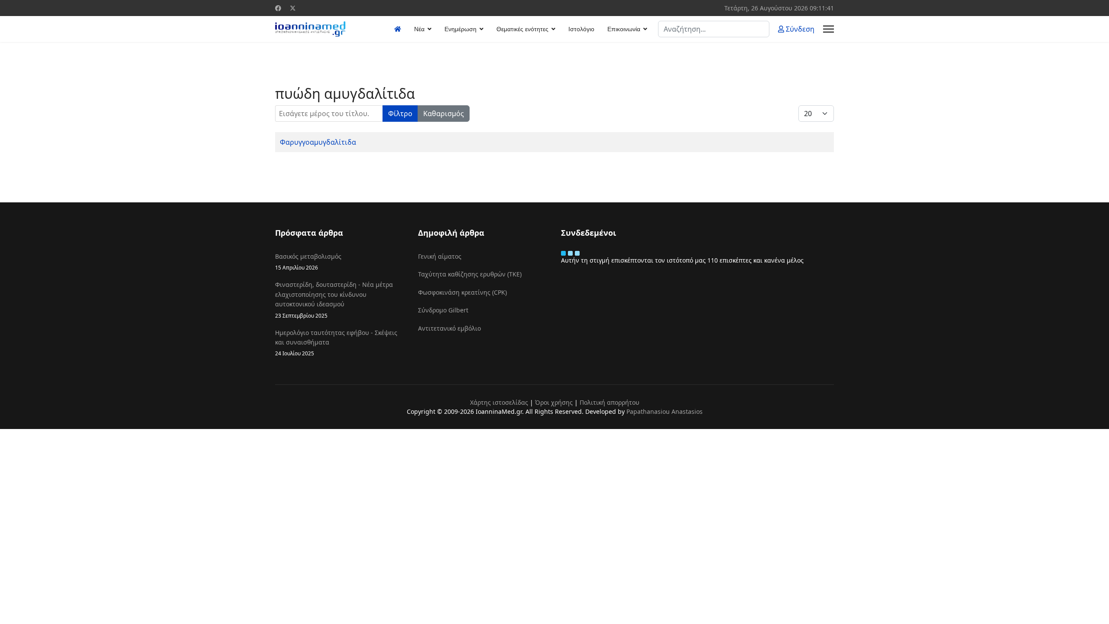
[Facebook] (278, 8)
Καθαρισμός (443, 113)
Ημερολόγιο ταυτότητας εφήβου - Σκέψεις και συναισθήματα (336, 342)
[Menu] (828, 29)
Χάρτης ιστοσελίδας (499, 402)
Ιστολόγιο (581, 29)
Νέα (419, 29)
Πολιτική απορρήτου (609, 402)
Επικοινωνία (623, 29)
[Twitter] (293, 8)
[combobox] (713, 29)
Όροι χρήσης (554, 402)
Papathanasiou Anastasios (664, 411)
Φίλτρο (400, 113)
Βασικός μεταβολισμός (308, 261)
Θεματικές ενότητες (522, 29)
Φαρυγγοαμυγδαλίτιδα (318, 142)
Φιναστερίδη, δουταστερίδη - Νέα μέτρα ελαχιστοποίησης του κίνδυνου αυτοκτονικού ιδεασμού (334, 299)
